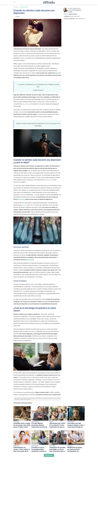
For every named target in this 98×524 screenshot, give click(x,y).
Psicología (15, 7)
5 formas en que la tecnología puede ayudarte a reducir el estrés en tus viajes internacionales (38, 449)
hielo (56, 73)
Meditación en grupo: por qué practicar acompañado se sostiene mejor (74, 449)
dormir (25, 205)
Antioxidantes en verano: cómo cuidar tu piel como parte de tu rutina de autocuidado (21, 449)
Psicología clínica (24, 7)
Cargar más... (49, 455)
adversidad (30, 259)
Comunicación (35, 421)
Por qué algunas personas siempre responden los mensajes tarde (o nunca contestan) (39, 425)
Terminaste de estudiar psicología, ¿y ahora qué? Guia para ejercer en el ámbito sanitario (57, 449)
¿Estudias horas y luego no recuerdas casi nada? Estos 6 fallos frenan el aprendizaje (22, 425)
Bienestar (16, 445)
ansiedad (48, 180)
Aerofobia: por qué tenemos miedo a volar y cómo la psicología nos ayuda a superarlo (76, 425)
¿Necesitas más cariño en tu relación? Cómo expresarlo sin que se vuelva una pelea (57, 425)
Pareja (51, 421)
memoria (26, 104)
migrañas (21, 199)
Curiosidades (70, 421)
